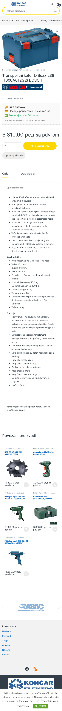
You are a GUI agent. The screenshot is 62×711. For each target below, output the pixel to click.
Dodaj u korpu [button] (54, 484)
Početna (6, 20)
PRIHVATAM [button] (40, 706)
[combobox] (27, 10)
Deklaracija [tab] (27, 173)
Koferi (42, 70)
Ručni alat (8, 448)
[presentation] (59, 608)
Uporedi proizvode (14, 98)
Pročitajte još (24, 484)
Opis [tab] (5, 173)
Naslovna (6, 631)
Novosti (6, 650)
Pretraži (55, 10)
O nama (6, 645)
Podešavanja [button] (23, 706)
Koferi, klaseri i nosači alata (28, 70)
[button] (57, 31)
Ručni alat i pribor (24, 20)
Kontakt (6, 654)
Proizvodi (6, 636)
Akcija (5, 640)
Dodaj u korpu (42, 146)
